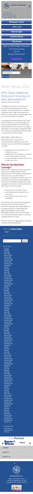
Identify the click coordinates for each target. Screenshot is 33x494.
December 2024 (8, 279)
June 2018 (6, 408)
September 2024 (8, 283)
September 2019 (8, 383)
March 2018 (7, 413)
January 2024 (7, 297)
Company (6, 448)
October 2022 (7, 322)
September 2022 (8, 323)
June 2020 (6, 368)
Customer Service (16, 37)
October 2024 (7, 282)
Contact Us (6, 456)
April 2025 (6, 272)
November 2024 (8, 280)
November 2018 (8, 400)
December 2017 (8, 418)
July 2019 (6, 387)
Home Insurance (8, 430)
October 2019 (7, 382)
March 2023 (7, 313)
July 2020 (6, 367)
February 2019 (8, 395)
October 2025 (7, 262)
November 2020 (8, 360)
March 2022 (7, 333)
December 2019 (8, 378)
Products (6, 452)
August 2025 (7, 265)
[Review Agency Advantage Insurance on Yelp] (18, 463)
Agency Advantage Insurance (16, 478)
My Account (17, 41)
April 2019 (6, 392)
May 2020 (6, 370)
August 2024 (7, 285)
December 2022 (8, 318)
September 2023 (8, 303)
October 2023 (7, 302)
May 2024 (6, 290)
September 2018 (8, 403)
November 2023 (8, 300)
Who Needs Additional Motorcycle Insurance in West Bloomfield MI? (15, 96)
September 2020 (8, 363)
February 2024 (8, 295)
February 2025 (8, 275)
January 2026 (7, 257)
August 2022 (7, 325)
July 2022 (6, 327)
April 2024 (6, 292)
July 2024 (6, 287)
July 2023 (6, 307)
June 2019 (6, 388)
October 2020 (7, 362)
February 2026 (8, 255)
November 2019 (8, 380)
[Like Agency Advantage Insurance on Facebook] (15, 463)
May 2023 (6, 310)
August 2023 (7, 305)
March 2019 (7, 393)
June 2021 (6, 348)
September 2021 (8, 343)
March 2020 (7, 373)
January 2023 (7, 317)
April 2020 (6, 372)
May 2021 (6, 350)
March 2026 (7, 254)
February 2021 (8, 355)
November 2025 (8, 260)
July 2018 (6, 407)
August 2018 (7, 405)
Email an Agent (17, 32)
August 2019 (7, 385)
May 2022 (6, 330)
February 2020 (8, 375)
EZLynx (24, 480)
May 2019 (6, 390)
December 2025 (8, 259)
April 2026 (6, 252)
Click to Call (17, 27)
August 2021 (7, 345)
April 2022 (6, 332)
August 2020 (7, 365)
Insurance (11, 221)
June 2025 (6, 269)
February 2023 (8, 315)
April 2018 (6, 412)
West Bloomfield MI (14, 223)
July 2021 (6, 347)
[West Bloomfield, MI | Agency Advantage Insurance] (14, 5)
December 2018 (8, 398)
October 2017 (7, 422)
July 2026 (6, 249)
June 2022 (6, 328)
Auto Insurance (8, 428)
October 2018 (7, 402)
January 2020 (7, 377)
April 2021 (6, 352)
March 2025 (7, 273)
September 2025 (8, 264)
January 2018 (7, 417)
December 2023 (8, 299)
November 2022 (8, 320)
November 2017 (8, 420)
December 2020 (8, 358)
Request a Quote (17, 22)
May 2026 (6, 250)
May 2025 (6, 270)
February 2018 (8, 415)
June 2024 (6, 289)
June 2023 (6, 308)
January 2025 (7, 277)
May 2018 (6, 410)
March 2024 (7, 293)
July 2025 (6, 267)
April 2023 (6, 312)
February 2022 (8, 335)
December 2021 (8, 338)
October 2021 (7, 342)
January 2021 (7, 357)
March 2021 (7, 353)
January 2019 (7, 397)
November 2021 (8, 340)
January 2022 (7, 337)
